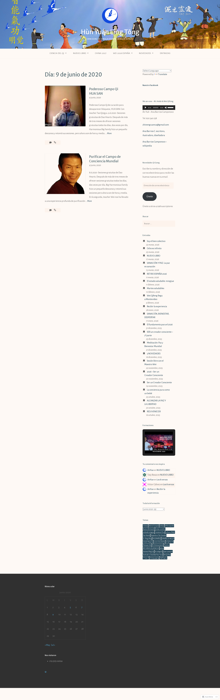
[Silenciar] (166, 107)
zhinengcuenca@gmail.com (156, 125)
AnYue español (169, 526)
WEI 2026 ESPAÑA (121, 53)
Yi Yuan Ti (146, 558)
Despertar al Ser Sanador (158, 535)
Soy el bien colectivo (156, 241)
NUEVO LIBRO (79, 53)
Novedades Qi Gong (151, 162)
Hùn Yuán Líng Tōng (110, 32)
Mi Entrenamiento (157, 545)
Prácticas (167, 545)
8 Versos (145, 526)
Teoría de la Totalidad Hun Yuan (153, 555)
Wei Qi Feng (167, 555)
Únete (149, 196)
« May (47, 645)
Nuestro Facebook (150, 85)
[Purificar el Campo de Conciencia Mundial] (55, 210)
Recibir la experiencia (157, 306)
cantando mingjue (148, 532)
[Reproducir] (145, 107)
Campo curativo (160, 529)
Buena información (149, 529)
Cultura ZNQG (170, 532)
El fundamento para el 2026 (160, 324)
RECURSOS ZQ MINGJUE (151, 548)
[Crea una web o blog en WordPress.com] (45, 672)
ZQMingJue (163, 558)
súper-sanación (168, 551)
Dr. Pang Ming (147, 539)
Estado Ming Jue (148, 542)
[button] (154, 447)
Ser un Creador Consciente (159, 382)
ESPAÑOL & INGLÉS (167, 539)
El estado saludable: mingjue (160, 281)
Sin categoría (158, 551)
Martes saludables (155, 288)
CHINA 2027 (100, 53)
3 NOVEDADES (153, 353)
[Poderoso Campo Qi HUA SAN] (55, 142)
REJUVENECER (154, 411)
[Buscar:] (159, 224)
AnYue (150, 470)
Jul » (53, 645)
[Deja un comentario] (50, 142)
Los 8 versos (162, 479)
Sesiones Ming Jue (148, 551)
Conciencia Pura (160, 532)
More (109, 133)
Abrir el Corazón (153, 526)
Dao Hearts (146, 535)
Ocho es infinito (154, 248)
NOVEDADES (145, 53)
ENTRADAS (165, 53)
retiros (162, 548)
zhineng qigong (154, 558)
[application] (159, 107)
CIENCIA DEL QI (57, 53)
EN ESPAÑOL (156, 539)
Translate (162, 74)
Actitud (161, 526)
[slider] (171, 107)
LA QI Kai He (169, 542)
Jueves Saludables (159, 542)
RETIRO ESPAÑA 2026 (157, 274)
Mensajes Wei (147, 545)
